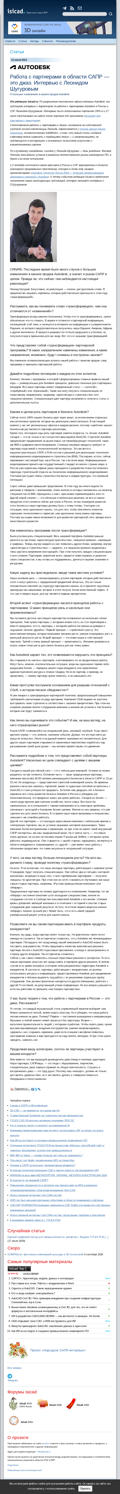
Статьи (23, 41)
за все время (30, 1273)
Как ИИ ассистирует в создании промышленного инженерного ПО (48, 1140)
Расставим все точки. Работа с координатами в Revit (42, 1283)
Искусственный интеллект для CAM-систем (36, 1195)
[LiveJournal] (39, 1088)
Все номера (14, 1367)
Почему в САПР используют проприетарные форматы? (42, 1165)
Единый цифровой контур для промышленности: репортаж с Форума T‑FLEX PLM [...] (58, 1237)
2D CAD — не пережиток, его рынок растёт (35, 1110)
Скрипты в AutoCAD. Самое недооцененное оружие (41, 1288)
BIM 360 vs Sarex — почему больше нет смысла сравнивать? (46, 1155)
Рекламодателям (66, 41)
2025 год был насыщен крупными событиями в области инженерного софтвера (56, 1200)
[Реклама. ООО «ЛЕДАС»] (60, 27)
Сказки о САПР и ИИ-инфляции (29, 1105)
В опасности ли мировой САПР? (29, 1180)
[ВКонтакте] (32, 1088)
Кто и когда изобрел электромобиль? (33, 1293)
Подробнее (13, 1465)
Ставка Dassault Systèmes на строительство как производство (46, 1115)
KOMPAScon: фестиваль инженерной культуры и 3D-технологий (45, 1254)
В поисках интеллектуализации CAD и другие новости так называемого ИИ (54, 1170)
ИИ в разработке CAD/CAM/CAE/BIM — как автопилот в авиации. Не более (55, 1316)
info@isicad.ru (44, 1451)
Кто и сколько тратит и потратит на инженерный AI (40, 1125)
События (47, 41)
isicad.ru (46, 1443)
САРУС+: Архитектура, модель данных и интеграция (42, 1278)
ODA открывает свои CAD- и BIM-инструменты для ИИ (43, 1321)
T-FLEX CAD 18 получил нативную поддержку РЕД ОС (42, 1120)
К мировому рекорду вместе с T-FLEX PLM (35, 1220)
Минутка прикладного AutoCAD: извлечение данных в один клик (48, 1326)
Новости (10, 41)
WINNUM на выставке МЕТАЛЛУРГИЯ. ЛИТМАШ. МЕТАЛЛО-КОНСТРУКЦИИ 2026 (58, 1175)
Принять (85, 1488)
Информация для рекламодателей (25, 1470)
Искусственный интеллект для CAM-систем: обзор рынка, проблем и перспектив (57, 1215)
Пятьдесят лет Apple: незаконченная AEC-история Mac (42, 1160)
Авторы (34, 41)
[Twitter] (36, 1088)
